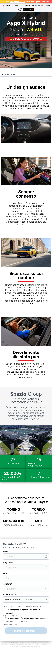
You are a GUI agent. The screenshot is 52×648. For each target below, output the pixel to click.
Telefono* (7, 584)
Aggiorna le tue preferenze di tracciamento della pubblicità (31, 645)
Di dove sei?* (9, 595)
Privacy (36, 644)
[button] (26, 74)
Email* (6, 573)
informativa (13, 606)
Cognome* (8, 562)
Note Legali (9, 74)
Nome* (6, 552)
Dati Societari (13, 644)
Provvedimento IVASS (26, 644)
